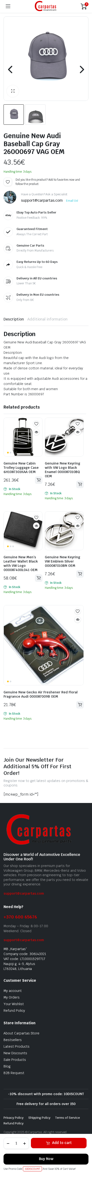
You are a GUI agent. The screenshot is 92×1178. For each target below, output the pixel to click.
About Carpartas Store (21, 1033)
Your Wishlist (14, 1004)
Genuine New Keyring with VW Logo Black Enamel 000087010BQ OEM (62, 469)
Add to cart (62, 1142)
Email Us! (72, 201)
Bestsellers (13, 1040)
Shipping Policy (39, 1118)
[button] (13, 91)
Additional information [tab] (47, 319)
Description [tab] (14, 319)
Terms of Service (67, 1118)
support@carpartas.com (24, 893)
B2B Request (14, 1073)
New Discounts (15, 1053)
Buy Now (46, 1159)
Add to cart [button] (38, 480)
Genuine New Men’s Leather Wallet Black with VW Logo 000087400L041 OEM (21, 563)
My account (13, 991)
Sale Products (15, 1060)
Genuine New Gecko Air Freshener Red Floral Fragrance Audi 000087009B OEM (41, 694)
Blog (7, 1066)
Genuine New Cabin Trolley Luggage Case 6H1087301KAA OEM (21, 467)
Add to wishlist (8, 182)
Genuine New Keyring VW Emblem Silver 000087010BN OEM (62, 561)
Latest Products (16, 1046)
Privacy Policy (14, 1118)
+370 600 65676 (20, 917)
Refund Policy (14, 1010)
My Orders (12, 997)
